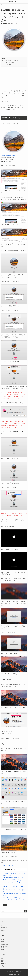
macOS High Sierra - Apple (8, 155)
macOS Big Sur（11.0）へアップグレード (13, 899)
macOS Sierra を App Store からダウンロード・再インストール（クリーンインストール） (14, 882)
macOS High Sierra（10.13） (10, 60)
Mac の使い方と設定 (8, 865)
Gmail (2, 947)
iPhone (2, 960)
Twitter (2, 949)
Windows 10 (4, 927)
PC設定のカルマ (14, 1)
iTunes (2, 966)
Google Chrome (4, 946)
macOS (5, 23)
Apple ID (3, 965)
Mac (2, 958)
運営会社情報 (18, 971)
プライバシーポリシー (11, 971)
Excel (2, 939)
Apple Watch (4, 963)
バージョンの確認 (10, 62)
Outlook (3, 943)
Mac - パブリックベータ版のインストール (13, 897)
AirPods (3, 961)
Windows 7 (3, 930)
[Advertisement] (14, 78)
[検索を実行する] (25, 911)
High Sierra (8, 64)
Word (2, 941)
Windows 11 (4, 925)
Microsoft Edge (4, 944)
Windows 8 (3, 929)
